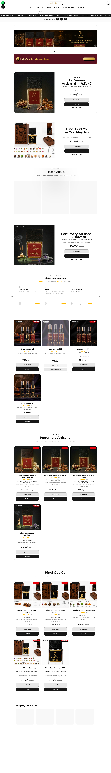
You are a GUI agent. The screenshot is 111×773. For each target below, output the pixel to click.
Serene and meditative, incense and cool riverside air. (77, 242)
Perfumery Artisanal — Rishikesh (76, 235)
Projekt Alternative (69, 7)
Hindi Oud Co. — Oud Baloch (84, 610)
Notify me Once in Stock (56, 369)
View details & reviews (76, 107)
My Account (30, 7)
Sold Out (56, 365)
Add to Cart (78, 99)
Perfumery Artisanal (53, 7)
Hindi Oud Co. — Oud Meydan (77, 130)
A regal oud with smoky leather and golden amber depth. (76, 137)
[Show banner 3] (55, 51)
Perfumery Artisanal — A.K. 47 (76, 81)
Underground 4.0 (83, 349)
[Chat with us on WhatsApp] (2, 2)
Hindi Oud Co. (40, 7)
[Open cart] (108, 2)
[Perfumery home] (55, 3)
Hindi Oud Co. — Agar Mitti (55, 668)
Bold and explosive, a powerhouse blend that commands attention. (77, 89)
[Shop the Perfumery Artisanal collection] (55, 38)
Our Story (81, 7)
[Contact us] (2, 6)
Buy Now (77, 104)
